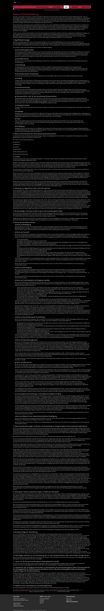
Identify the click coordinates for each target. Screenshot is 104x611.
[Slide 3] (50, 10)
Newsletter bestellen (44, 598)
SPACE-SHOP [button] (86, 7)
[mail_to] (25, 606)
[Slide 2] (48, 10)
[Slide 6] (56, 10)
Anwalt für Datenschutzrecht (50, 591)
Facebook (42, 600)
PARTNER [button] (75, 7)
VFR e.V (41, 603)
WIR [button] (66, 7)
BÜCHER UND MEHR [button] (42, 7)
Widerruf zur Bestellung (72, 601)
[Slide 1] (45, 10)
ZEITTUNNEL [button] (57, 7)
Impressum (68, 598)
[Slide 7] (58, 10)
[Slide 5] (54, 10)
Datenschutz (69, 600)
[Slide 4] (52, 10)
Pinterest (42, 601)
